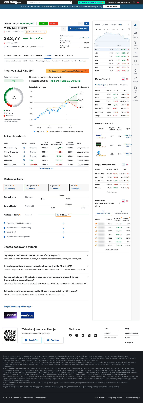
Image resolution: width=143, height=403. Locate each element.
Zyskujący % (113, 85)
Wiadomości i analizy (32, 55)
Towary (113, 25)
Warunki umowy (100, 398)
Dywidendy (65, 61)
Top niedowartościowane (103, 212)
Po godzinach (11, 47)
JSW (96, 53)
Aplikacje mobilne (131, 333)
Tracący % (123, 85)
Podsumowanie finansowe (12, 61)
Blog (127, 329)
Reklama (107, 333)
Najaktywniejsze (100, 85)
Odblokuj (83, 38)
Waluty (97, 25)
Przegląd (7, 55)
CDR (96, 63)
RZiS (25, 61)
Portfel (127, 338)
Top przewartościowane (121, 212)
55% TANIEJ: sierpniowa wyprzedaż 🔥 (91, 2)
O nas (106, 329)
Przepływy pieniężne (43, 61)
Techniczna (59, 55)
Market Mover (101, 79)
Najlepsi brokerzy (103, 123)
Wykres (17, 55)
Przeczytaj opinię (128, 136)
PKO (96, 60)
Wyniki (74, 61)
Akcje (120, 25)
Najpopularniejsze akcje (106, 164)
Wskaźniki (56, 61)
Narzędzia (129, 342)
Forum (70, 55)
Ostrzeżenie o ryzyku (133, 398)
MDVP (97, 49)
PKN (96, 67)
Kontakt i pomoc (110, 338)
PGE (96, 56)
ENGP (97, 71)
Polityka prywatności (115, 398)
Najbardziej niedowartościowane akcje (104, 203)
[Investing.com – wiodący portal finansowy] (12, 2)
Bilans (31, 61)
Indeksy (105, 25)
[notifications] (134, 2)
